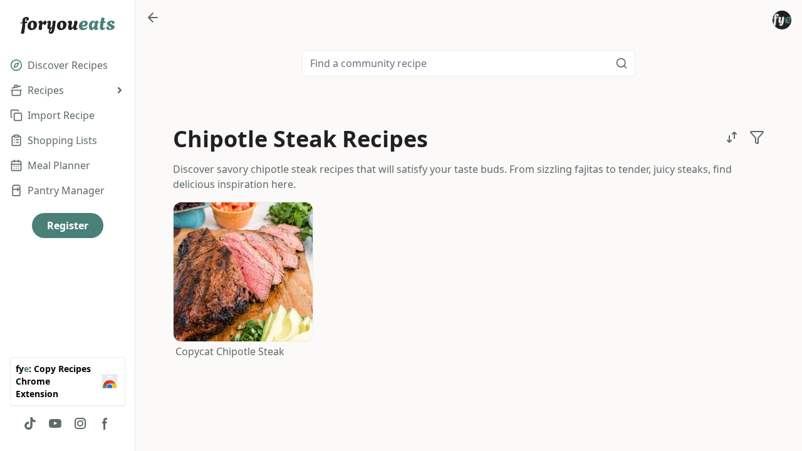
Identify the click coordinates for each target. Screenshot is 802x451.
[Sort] (731, 137)
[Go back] (152, 17)
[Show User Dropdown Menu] (782, 20)
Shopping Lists (62, 140)
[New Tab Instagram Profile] (80, 423)
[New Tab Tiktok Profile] (30, 423)
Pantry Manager (66, 190)
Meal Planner (59, 165)
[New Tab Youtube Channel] (55, 423)
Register (67, 225)
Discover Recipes (68, 65)
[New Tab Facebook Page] (105, 423)
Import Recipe (61, 115)
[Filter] (756, 137)
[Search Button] (621, 63)
